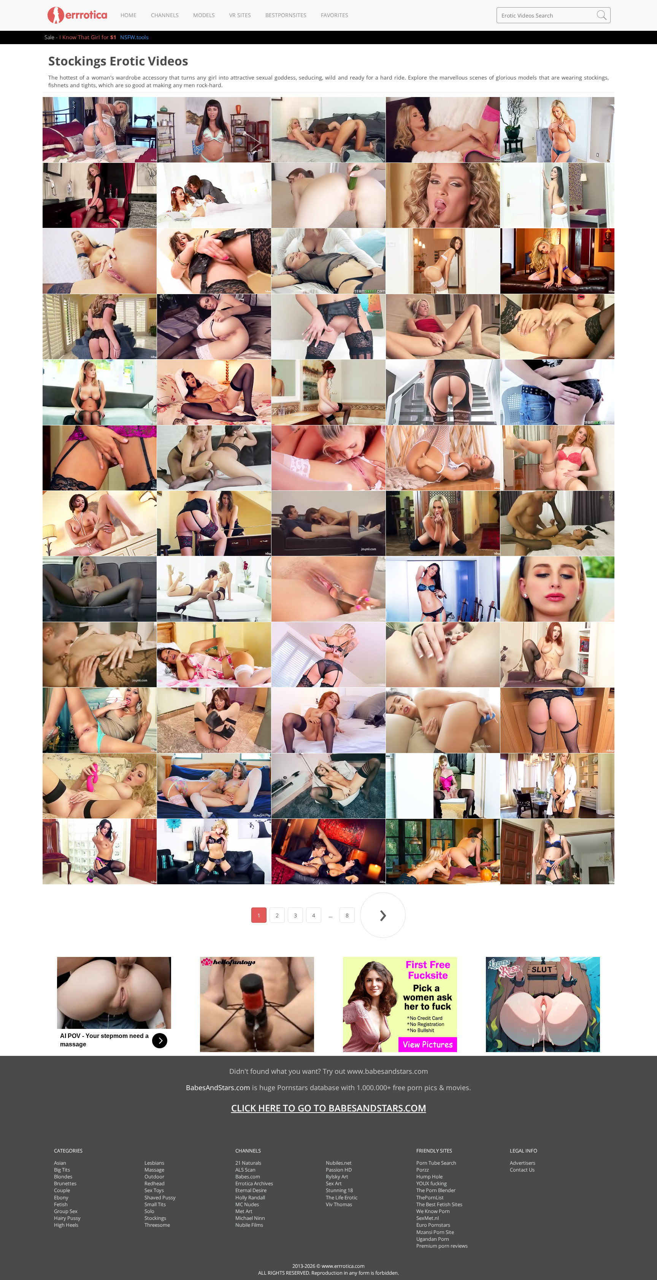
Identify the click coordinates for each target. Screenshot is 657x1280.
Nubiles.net (339, 1162)
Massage (154, 1169)
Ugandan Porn (432, 1238)
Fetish (61, 1204)
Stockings (155, 1218)
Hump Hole (429, 1176)
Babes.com (247, 1176)
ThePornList (430, 1197)
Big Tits (62, 1169)
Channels (165, 15)
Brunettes (65, 1183)
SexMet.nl (427, 1218)
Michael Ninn (250, 1218)
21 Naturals (248, 1162)
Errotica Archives (254, 1183)
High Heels (66, 1224)
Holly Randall (250, 1197)
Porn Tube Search (436, 1162)
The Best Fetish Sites (439, 1204)
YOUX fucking (431, 1183)
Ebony (61, 1197)
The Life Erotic (341, 1197)
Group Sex (66, 1211)
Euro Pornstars (433, 1224)
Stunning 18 (339, 1190)
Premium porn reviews (442, 1245)
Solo (149, 1211)
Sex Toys (154, 1190)
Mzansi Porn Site (435, 1232)
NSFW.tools (134, 37)
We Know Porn (433, 1211)
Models (204, 15)
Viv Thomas (339, 1204)
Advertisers (522, 1162)
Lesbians (154, 1162)
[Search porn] (602, 15)
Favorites (334, 15)
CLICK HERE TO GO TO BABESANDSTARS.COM (328, 1108)
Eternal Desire (251, 1190)
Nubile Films (249, 1224)
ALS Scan (245, 1169)
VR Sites (240, 15)
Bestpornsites (285, 15)
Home (128, 15)
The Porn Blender (435, 1190)
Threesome (157, 1224)
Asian (60, 1162)
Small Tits (155, 1204)
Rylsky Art (337, 1176)
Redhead (154, 1183)
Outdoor (154, 1176)
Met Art (243, 1211)
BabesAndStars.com (218, 1087)
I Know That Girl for (87, 37)
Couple (62, 1190)
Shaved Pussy (160, 1197)
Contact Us (522, 1169)
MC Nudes (247, 1204)
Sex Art (334, 1183)
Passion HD (339, 1169)
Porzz (422, 1169)
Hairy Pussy (67, 1218)
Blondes (63, 1176)
